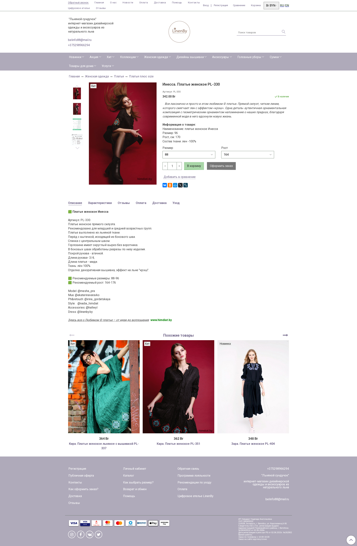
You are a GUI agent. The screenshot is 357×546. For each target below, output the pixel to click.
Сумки (274, 57)
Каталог (128, 475)
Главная (99, 2)
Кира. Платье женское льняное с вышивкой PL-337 (104, 446)
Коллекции (128, 57)
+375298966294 (79, 45)
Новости (128, 2)
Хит (109, 57)
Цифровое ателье (79, 8)
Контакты (194, 2)
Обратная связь (188, 468)
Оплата (143, 2)
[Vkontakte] (89, 534)
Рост (224, 147)
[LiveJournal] (185, 185)
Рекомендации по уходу (194, 482)
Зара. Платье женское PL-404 (253, 444)
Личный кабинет (134, 468)
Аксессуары (220, 57)
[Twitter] (98, 534)
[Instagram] (71, 534)
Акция (94, 57)
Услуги (106, 66)
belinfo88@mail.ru (79, 40)
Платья (119, 76)
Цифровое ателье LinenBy (195, 496)
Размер (168, 147)
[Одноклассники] (170, 185)
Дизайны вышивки (190, 57)
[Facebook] (80, 534)
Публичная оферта (81, 475)
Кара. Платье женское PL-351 (178, 444)
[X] (180, 185)
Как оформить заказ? (83, 489)
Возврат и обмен (135, 489)
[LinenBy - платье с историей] (179, 31)
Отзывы (101, 8)
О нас (113, 2)
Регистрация (77, 468)
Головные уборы (249, 57)
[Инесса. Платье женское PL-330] (77, 93)
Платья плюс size (141, 76)
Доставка (160, 2)
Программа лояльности (194, 475)
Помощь (177, 2)
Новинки (75, 57)
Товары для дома (81, 66)
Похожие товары (178, 335)
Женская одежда (156, 57)
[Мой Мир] (175, 185)
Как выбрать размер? (138, 482)
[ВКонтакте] (165, 185)
